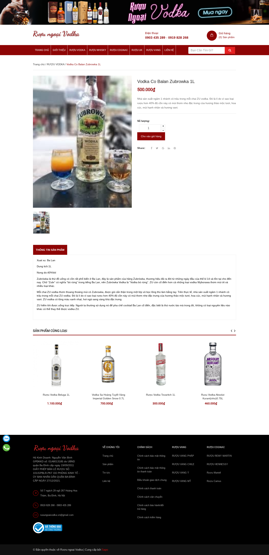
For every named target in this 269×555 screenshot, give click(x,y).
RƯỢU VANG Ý (180, 472)
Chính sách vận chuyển (149, 496)
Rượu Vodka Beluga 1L (56, 394)
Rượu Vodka (77, 50)
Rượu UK (137, 50)
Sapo (105, 549)
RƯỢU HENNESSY (217, 464)
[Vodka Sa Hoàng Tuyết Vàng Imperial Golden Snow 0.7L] (108, 364)
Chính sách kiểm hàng (149, 517)
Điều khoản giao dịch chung (152, 480)
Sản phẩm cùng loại (50, 331)
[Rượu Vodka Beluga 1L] (56, 364)
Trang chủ (107, 455)
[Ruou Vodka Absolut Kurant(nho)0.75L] (213, 364)
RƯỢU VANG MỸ (181, 481)
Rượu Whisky (97, 50)
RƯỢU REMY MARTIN (219, 455)
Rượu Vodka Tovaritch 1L (160, 394)
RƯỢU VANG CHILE (183, 464)
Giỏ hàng (224, 33)
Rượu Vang (153, 50)
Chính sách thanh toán (149, 488)
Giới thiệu (59, 50)
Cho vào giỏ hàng (151, 136)
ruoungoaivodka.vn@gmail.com (57, 515)
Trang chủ (42, 50)
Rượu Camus (214, 481)
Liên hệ (169, 50)
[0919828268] (6, 447)
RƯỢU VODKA (55, 64)
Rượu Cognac (119, 50)
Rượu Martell (214, 472)
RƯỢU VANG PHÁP (183, 455)
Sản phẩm (107, 464)
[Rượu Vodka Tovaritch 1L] (160, 364)
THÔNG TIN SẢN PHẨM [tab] (50, 249)
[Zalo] (6, 438)
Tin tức (106, 472)
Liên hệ (106, 481)
